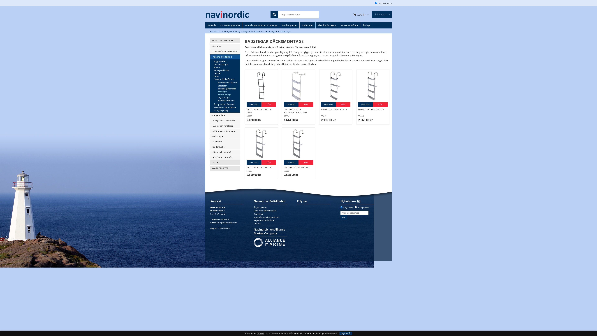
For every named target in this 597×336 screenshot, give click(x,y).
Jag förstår (346, 333)
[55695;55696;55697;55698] (336, 86)
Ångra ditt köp (260, 207)
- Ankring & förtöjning (230, 31)
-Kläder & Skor (218, 146)
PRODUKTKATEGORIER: (222, 40)
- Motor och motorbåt (222, 152)
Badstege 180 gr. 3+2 (371, 109)
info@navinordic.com (227, 222)
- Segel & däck (218, 115)
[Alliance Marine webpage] (269, 242)
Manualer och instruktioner (267, 217)
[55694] (298, 86)
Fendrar (217, 73)
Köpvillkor (258, 213)
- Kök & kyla (217, 136)
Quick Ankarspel (221, 64)
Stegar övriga (223, 97)
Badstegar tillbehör (226, 100)
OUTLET (215, 162)
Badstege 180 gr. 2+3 (260, 167)
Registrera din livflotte (264, 220)
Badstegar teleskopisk (227, 82)
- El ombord (217, 141)
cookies (260, 333)
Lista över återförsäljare (265, 210)
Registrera (348, 207)
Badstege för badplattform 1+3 (295, 111)
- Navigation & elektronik (223, 120)
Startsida (214, 31)
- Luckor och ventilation (223, 125)
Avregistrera (363, 207)
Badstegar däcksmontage (278, 31)
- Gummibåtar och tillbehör (224, 51)
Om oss (257, 223)
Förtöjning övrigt (221, 110)
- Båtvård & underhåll (222, 157)
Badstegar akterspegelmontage (227, 87)
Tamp (216, 76)
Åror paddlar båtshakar (224, 104)
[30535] (261, 86)
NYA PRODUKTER (219, 168)
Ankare (217, 67)
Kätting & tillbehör (222, 70)
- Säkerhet (217, 46)
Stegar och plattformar (253, 31)
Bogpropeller (220, 61)
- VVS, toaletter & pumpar (224, 131)
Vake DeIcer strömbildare (225, 107)
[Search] (274, 15)
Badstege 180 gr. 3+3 (297, 167)
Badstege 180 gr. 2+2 (334, 109)
